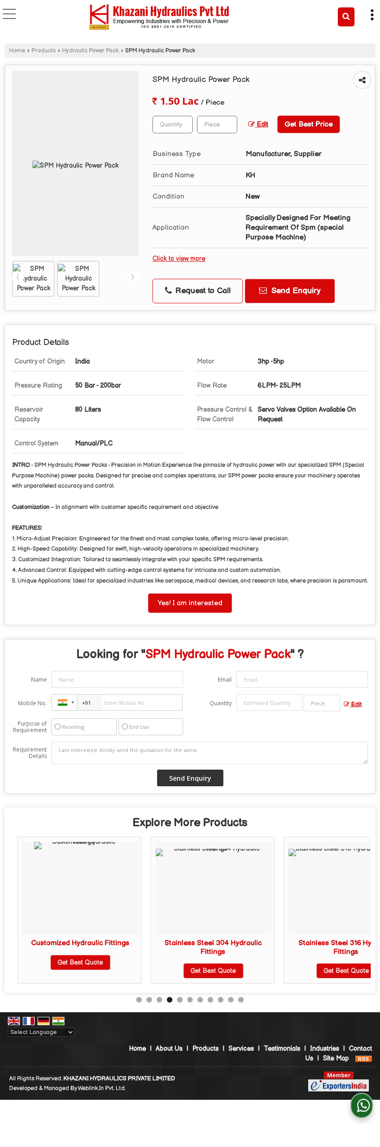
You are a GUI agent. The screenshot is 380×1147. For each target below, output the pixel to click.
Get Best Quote (72, 962)
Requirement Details (30, 752)
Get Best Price (309, 124)
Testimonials (282, 1049)
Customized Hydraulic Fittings (72, 943)
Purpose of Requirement (30, 727)
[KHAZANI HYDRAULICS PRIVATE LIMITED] (159, 17)
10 (231, 1000)
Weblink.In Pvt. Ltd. (102, 1088)
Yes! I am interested (190, 603)
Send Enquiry (295, 290)
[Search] (346, 16)
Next (133, 277)
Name (39, 679)
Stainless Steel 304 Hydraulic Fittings (205, 947)
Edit (261, 124)
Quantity (220, 703)
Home (17, 50)
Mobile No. (32, 703)
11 (241, 1000)
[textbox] (217, 124)
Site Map (336, 1058)
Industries (324, 1049)
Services (241, 1049)
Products (44, 50)
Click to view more (178, 259)
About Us (169, 1049)
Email (225, 679)
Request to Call (202, 290)
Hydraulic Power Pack (90, 50)
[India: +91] (64, 702)
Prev (18, 277)
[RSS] (363, 1058)
